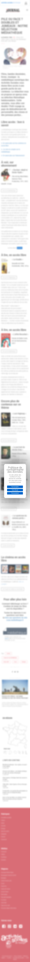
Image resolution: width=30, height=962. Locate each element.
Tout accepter (15, 486)
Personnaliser (15, 493)
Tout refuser (15, 490)
